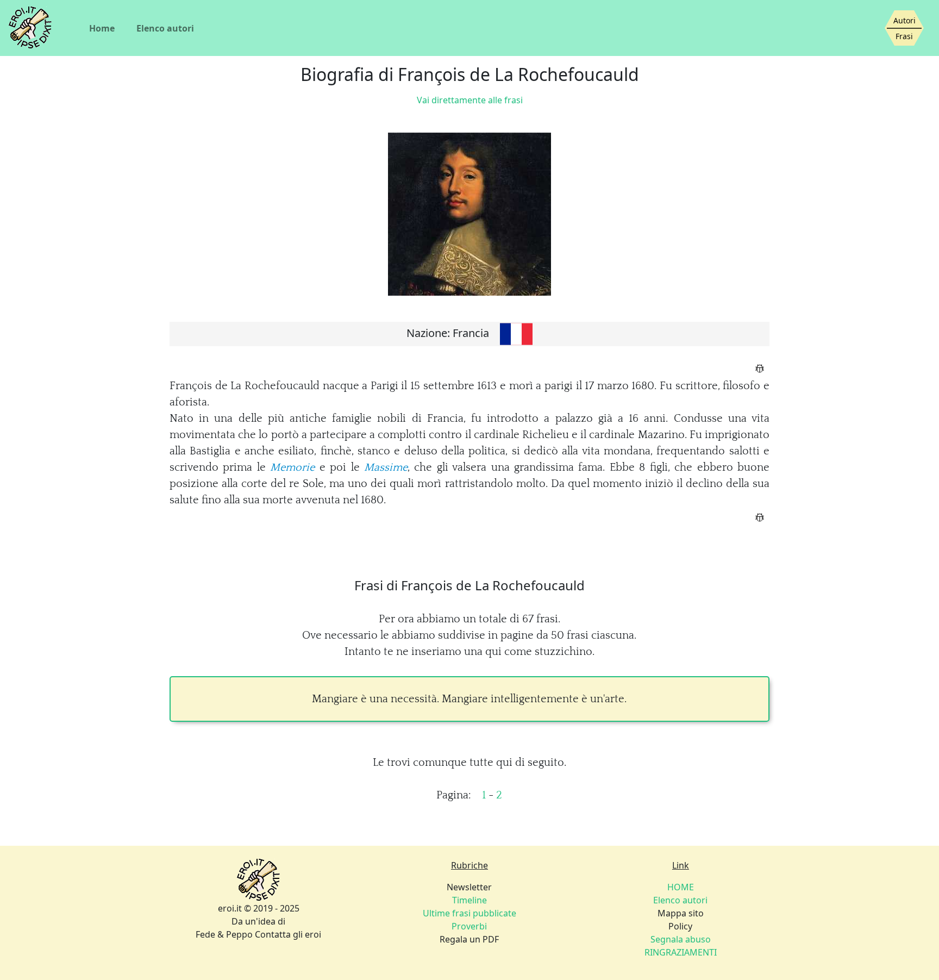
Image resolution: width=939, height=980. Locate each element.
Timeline (469, 900)
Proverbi (469, 926)
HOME (680, 887)
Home (102, 28)
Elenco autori (165, 28)
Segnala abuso (680, 939)
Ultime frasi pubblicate (469, 913)
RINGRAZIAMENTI (680, 952)
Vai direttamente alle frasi (470, 100)
